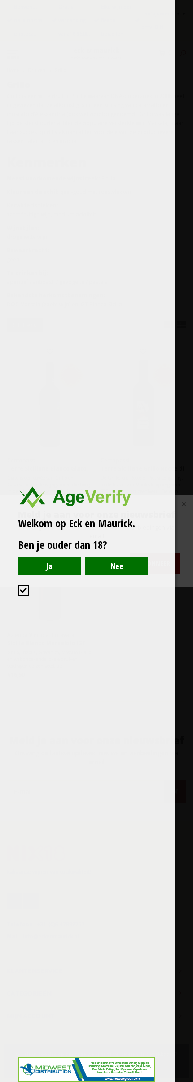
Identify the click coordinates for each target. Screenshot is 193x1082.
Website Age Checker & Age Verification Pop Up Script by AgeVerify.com (182, 1080)
